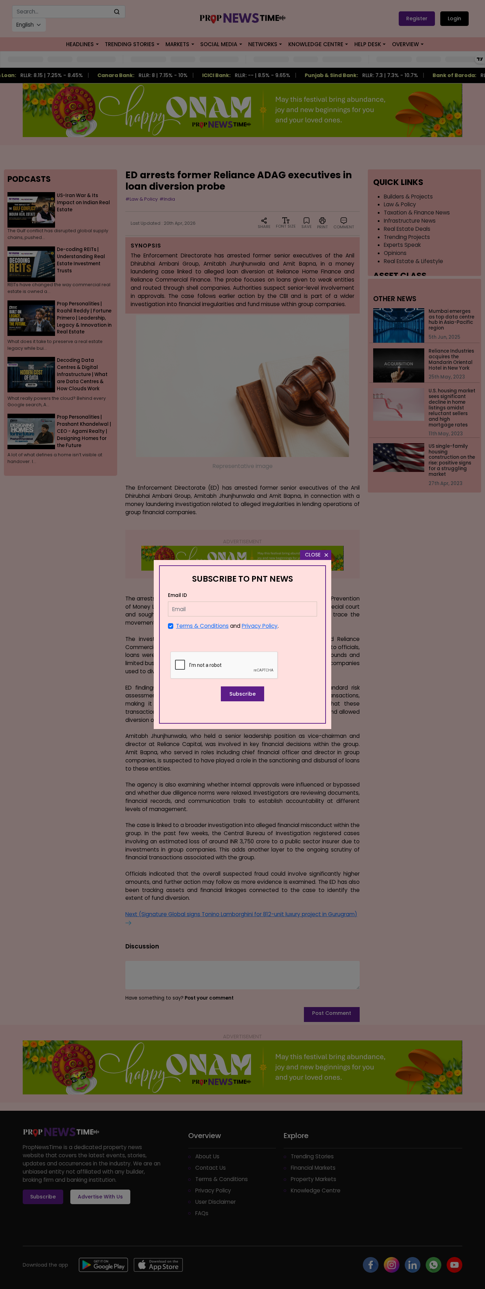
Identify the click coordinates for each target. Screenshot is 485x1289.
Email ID (177, 595)
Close (313, 554)
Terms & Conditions (202, 626)
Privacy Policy (260, 626)
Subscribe (242, 693)
